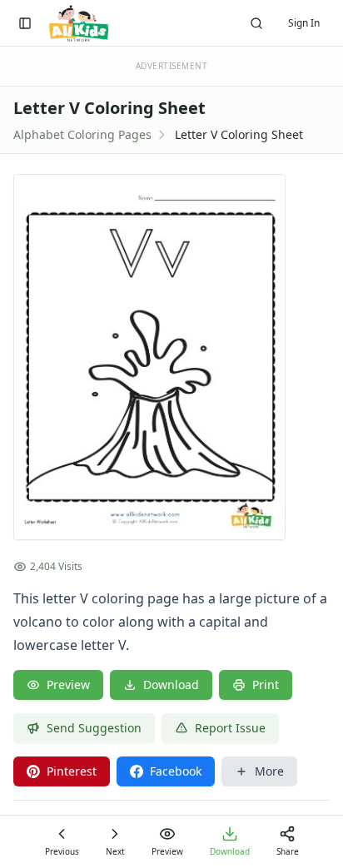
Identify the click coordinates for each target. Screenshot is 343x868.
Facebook (175, 771)
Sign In (304, 23)
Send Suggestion (94, 728)
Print (265, 684)
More (269, 771)
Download (171, 684)
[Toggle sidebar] (25, 23)
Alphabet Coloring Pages (82, 134)
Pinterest (72, 771)
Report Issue (230, 728)
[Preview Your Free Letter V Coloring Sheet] (171, 357)
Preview (68, 684)
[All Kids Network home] (79, 23)
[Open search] (256, 23)
